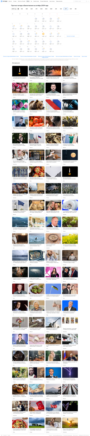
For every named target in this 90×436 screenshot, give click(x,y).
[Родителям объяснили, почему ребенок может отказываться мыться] (36, 342)
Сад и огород (84, 56)
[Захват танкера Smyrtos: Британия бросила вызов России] (70, 90)
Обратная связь (75, 435)
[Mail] (1, 1)
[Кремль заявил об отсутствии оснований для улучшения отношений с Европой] (70, 308)
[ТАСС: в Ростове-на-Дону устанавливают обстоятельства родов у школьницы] (70, 74)
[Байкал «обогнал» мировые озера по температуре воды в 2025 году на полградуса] (20, 258)
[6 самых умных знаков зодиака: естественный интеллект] (20, 408)
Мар (32, 8)
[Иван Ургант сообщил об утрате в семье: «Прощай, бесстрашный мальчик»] (20, 124)
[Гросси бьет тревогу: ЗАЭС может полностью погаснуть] (53, 375)
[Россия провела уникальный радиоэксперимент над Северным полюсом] (36, 241)
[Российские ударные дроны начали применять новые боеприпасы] (36, 325)
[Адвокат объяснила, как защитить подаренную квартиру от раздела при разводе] (53, 308)
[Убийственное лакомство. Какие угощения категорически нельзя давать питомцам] (53, 124)
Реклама (9, 435)
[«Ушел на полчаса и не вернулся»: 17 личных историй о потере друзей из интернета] (70, 258)
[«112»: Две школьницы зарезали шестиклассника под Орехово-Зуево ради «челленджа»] (20, 74)
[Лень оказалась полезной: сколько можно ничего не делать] (53, 157)
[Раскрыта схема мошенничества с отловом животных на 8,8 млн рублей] (36, 191)
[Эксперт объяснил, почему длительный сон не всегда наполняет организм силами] (53, 425)
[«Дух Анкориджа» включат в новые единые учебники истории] (70, 275)
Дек (76, 8)
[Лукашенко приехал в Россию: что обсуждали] (70, 358)
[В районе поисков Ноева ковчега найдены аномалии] (20, 275)
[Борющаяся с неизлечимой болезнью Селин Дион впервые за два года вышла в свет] (20, 308)
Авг (56, 8)
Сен (61, 8)
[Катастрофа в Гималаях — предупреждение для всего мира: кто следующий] (36, 74)
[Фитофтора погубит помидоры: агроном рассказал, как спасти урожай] (36, 124)
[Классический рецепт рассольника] (53, 241)
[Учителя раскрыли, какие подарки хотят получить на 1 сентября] (20, 325)
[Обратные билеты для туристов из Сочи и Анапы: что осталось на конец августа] (70, 392)
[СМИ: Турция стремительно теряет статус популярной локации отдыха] (36, 408)
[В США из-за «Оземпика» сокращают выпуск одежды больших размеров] (70, 141)
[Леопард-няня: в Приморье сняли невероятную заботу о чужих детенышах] (36, 90)
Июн (46, 8)
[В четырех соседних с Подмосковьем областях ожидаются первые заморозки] (70, 124)
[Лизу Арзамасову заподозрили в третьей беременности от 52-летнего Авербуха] (70, 291)
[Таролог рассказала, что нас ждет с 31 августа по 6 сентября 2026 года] (70, 325)
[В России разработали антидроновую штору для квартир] (53, 174)
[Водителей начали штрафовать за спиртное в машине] (36, 258)
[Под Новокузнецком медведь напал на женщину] (36, 107)
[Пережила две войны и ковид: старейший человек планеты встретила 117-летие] (36, 308)
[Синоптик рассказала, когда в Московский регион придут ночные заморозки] (53, 191)
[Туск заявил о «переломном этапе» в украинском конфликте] (53, 224)
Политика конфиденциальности (57, 435)
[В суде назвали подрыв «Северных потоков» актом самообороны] (36, 275)
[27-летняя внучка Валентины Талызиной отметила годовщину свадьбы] (53, 358)
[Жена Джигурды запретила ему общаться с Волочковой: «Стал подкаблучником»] (53, 208)
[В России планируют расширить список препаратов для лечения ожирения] (36, 392)
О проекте (50, 435)
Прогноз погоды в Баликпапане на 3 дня (11, 56)
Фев (27, 8)
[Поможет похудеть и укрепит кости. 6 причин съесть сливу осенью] (20, 107)
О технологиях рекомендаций (67, 435)
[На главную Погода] (4, 1)
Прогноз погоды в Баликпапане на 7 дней (46, 56)
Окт (66, 8)
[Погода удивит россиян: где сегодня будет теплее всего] (36, 425)
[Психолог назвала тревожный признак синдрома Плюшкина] (53, 141)
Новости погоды (77, 56)
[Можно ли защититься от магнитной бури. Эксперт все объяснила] (53, 258)
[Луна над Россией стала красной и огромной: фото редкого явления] (70, 157)
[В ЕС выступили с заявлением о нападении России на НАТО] (20, 208)
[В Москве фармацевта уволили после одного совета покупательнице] (70, 342)
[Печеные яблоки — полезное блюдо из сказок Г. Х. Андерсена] (20, 392)
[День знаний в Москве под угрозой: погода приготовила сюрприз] (20, 141)
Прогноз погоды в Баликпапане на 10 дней (64, 56)
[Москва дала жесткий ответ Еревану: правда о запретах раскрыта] (36, 141)
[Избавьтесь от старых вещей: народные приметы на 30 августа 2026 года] (36, 157)
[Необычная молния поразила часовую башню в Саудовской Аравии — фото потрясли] (70, 375)
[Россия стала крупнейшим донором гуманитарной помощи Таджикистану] (53, 107)
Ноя (71, 8)
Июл (51, 8)
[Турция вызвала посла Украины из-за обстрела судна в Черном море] (53, 408)
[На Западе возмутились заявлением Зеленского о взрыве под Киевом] (53, 90)
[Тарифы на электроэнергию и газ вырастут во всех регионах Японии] (53, 392)
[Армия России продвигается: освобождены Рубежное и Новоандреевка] (53, 325)
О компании (5, 435)
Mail (1, 435)
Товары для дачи (45, 57)
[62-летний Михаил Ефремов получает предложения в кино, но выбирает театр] (20, 291)
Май (41, 8)
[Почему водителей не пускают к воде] (53, 342)
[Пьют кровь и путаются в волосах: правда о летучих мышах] (70, 408)
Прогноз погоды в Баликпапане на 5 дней (28, 56)
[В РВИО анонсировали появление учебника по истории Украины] (53, 291)
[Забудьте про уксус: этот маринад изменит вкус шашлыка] (20, 191)
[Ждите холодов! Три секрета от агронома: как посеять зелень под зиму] (70, 224)
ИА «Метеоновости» (86, 435)
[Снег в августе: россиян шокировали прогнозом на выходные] (70, 191)
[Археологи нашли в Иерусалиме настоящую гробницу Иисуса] (36, 208)
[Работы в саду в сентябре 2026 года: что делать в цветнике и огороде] (20, 375)
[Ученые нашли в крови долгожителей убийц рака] (70, 107)
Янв (22, 8)
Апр (36, 8)
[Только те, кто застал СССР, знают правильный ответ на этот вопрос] (20, 174)
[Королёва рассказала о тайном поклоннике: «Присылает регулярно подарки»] (53, 275)
